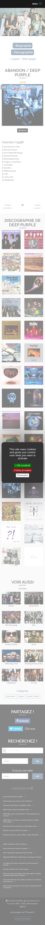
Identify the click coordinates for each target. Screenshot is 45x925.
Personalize (22, 475)
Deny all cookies (23, 470)
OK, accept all (23, 465)
